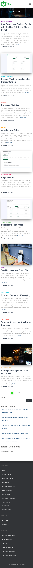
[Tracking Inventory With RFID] (16, 254)
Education (5, 543)
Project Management (6, 21)
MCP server (5, 482)
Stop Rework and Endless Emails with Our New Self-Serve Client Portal (16, 27)
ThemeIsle (22, 564)
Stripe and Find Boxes (11, 105)
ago (11, 46)
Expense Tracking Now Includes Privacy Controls (15, 433)
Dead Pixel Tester (7, 490)
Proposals (4, 102)
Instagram (5, 520)
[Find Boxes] (6, 4)
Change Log (5, 506)
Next (19, 392)
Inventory (3, 267)
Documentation (6, 474)
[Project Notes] (16, 161)
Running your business (7, 76)
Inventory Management (9, 535)
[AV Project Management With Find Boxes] (16, 354)
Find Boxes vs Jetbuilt (8, 551)
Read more (18, 44)
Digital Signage (5, 292)
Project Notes (7, 177)
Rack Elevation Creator (9, 486)
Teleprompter (6, 502)
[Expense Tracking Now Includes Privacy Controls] (16, 63)
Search (3, 397)
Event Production (7, 547)
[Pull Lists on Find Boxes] (16, 208)
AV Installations (7, 539)
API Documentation (7, 478)
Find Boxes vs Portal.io (9, 555)
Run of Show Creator (8, 498)
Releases (3, 127)
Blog (3, 470)
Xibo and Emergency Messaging (15, 295)
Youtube (4, 524)
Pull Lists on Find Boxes (12, 225)
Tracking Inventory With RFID (14, 270)
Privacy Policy (6, 510)
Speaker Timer (6, 494)
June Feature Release (11, 130)
